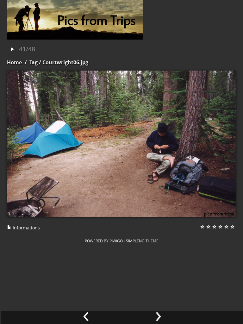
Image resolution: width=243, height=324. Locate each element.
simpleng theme (142, 240)
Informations (25, 228)
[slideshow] (12, 50)
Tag (33, 62)
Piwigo (116, 240)
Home (14, 62)
